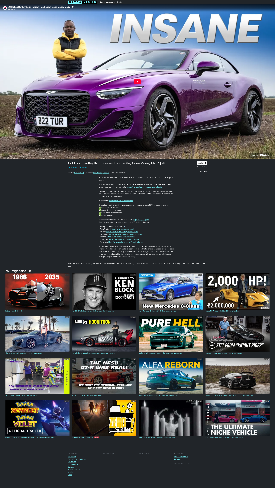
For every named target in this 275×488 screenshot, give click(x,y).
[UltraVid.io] (82, 2)
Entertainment (74, 464)
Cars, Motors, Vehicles (101, 173)
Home (102, 2)
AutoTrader (78, 173)
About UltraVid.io (181, 456)
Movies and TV (74, 469)
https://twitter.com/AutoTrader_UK (121, 237)
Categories (110, 2)
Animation (72, 456)
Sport (70, 474)
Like (201, 163)
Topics (119, 2)
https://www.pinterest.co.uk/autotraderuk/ (125, 242)
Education (72, 462)
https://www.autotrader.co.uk (121, 200)
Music (70, 472)
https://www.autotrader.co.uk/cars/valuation (145, 187)
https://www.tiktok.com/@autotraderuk (122, 231)
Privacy (177, 459)
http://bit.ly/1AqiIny (141, 219)
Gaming (71, 467)
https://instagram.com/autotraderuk (124, 239)
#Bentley (83, 168)
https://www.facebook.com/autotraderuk (125, 234)
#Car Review (73, 168)
